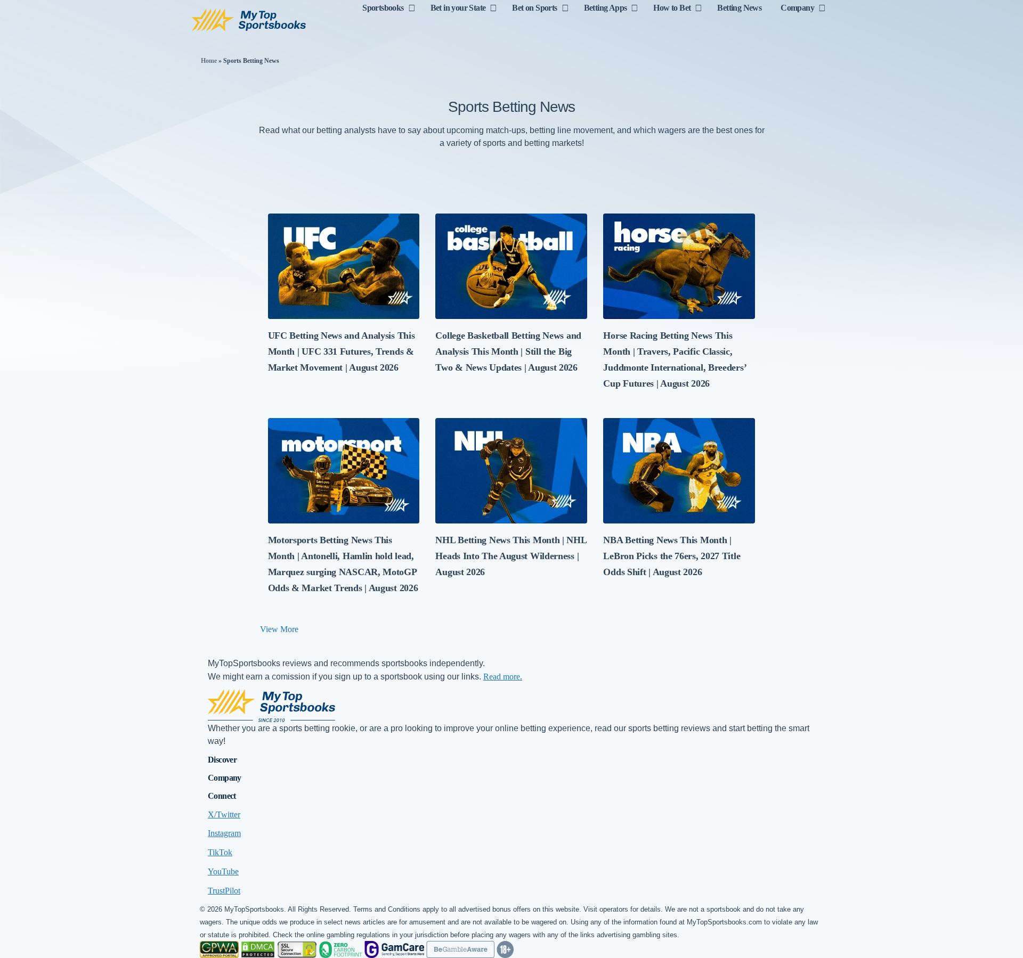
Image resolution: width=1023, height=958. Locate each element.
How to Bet (672, 7)
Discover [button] (222, 759)
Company (797, 7)
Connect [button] (222, 795)
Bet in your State (458, 7)
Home (209, 60)
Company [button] (224, 777)
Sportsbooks (382, 7)
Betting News (739, 7)
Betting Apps (605, 7)
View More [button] (279, 629)
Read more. (502, 676)
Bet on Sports (534, 7)
